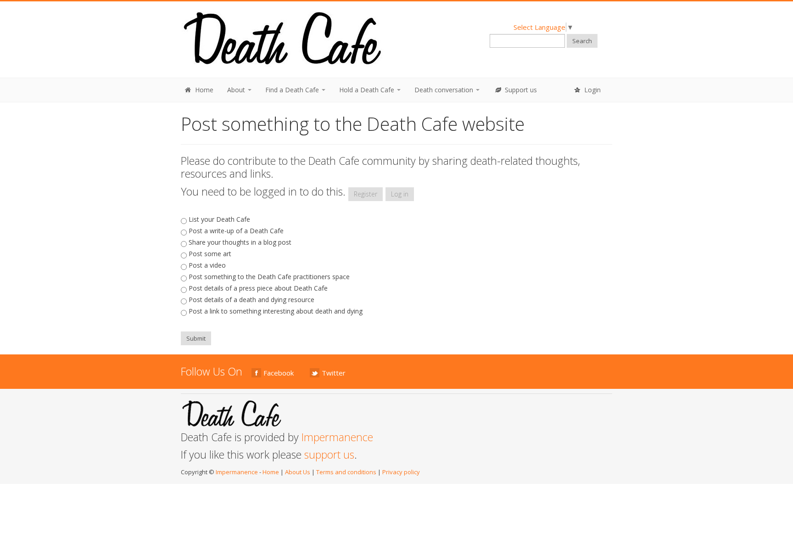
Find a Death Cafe (293, 89)
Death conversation (444, 89)
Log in (399, 194)
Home (203, 89)
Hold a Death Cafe (367, 89)
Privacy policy (401, 472)
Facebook (278, 372)
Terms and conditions (346, 472)
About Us (297, 472)
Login (591, 89)
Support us (520, 89)
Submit (196, 338)
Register (365, 194)
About (237, 89)
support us (329, 454)
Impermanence (337, 437)
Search (582, 41)
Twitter (334, 372)
